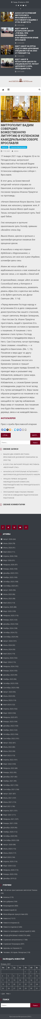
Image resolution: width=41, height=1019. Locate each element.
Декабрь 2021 (8, 777)
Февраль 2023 (8, 717)
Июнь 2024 (7, 649)
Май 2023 (7, 704)
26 (9, 988)
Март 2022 (7, 764)
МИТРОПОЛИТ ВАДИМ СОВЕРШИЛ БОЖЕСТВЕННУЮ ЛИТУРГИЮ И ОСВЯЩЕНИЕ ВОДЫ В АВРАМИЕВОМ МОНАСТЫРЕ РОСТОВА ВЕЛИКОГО (36, 435)
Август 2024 (7, 641)
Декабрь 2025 (8, 573)
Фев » (8, 994)
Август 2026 (7, 539)
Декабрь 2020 (8, 827)
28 (20, 988)
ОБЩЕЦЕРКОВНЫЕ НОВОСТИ (14, 935)
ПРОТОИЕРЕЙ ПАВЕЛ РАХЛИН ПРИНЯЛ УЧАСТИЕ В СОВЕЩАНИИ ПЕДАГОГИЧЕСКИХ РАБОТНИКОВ (20, 495)
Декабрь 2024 (8, 624)
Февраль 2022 (8, 768)
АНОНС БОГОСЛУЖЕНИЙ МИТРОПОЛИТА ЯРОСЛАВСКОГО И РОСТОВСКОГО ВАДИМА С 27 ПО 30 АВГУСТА (26, 17)
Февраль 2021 (8, 819)
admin (16, 151)
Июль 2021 (7, 798)
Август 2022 (7, 743)
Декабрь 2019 (8, 878)
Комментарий (8, 910)
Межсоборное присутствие (14, 914)
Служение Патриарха (11, 944)
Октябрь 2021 (8, 785)
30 (31, 988)
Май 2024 (7, 654)
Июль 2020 (7, 849)
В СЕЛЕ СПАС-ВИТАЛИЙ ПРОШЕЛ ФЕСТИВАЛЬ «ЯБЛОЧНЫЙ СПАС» (21, 465)
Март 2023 (7, 713)
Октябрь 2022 (8, 734)
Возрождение (8, 906)
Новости (4, 147)
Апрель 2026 (8, 556)
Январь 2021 (8, 823)
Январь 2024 (8, 671)
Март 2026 (7, 560)
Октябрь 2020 (8, 836)
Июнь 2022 (7, 751)
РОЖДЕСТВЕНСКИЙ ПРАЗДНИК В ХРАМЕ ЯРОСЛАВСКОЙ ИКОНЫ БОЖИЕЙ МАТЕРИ (7, 435)
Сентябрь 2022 (9, 738)
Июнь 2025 (7, 598)
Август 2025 (7, 590)
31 (37, 988)
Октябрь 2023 (8, 683)
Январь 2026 (8, 569)
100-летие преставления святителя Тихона (20, 890)
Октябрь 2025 (8, 581)
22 (26, 984)
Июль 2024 (7, 645)
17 (37, 980)
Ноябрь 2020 (8, 832)
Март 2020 (7, 866)
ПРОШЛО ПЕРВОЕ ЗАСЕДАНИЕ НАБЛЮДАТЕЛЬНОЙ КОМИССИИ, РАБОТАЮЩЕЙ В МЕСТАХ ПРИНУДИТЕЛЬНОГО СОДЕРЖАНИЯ (21, 483)
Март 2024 (7, 662)
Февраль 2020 (8, 870)
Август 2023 (7, 692)
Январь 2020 (8, 874)
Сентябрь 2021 (9, 789)
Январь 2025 (8, 620)
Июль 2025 (7, 594)
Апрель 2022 (8, 760)
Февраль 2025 (8, 615)
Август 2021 (7, 794)
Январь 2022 (8, 772)
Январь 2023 (8, 721)
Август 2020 (7, 844)
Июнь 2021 (7, 802)
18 (3, 984)
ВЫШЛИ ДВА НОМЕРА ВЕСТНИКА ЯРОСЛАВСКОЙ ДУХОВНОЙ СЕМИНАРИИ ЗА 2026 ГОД (20, 457)
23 (31, 984)
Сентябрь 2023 (9, 687)
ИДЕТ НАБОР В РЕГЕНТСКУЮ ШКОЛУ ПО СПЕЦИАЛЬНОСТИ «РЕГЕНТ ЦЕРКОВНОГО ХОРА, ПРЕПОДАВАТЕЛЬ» (27, 64)
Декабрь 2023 (8, 675)
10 (37, 976)
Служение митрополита (18, 147)
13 (14, 980)
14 (20, 980)
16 (31, 980)
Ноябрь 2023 (8, 679)
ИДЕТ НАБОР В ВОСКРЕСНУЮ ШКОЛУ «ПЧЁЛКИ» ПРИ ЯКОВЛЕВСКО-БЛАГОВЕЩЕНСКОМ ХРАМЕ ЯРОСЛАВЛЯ (26, 34)
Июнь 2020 (7, 853)
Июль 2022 (7, 747)
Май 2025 (7, 603)
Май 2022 (7, 755)
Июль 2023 (7, 696)
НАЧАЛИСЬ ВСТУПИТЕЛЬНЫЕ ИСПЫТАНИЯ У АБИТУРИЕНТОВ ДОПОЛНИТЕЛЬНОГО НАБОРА (21, 473)
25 (3, 988)
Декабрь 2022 (8, 726)
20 (14, 984)
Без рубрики (8, 901)
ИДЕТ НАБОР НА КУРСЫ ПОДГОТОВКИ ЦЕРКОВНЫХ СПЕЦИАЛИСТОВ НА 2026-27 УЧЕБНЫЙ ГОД (27, 49)
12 (9, 980)
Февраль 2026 (8, 564)
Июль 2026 (7, 543)
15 (26, 980)
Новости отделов (10, 927)
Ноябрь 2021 (8, 781)
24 (37, 984)
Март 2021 (7, 815)
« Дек (3, 994)
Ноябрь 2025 (8, 577)
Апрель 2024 (8, 658)
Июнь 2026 (7, 548)
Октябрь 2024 (8, 632)
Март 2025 (7, 611)
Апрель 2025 (8, 607)
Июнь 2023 (7, 700)
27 (14, 988)
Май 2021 (7, 806)
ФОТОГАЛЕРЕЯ (8, 418)
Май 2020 (7, 857)
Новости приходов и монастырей (16, 931)
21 (20, 984)
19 (9, 984)
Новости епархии (10, 923)
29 (26, 988)
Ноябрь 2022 (8, 730)
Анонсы (6, 897)
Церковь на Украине (11, 948)
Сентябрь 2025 (9, 586)
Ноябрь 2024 (8, 628)
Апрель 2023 (8, 709)
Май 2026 (7, 552)
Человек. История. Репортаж (14, 952)
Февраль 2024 (8, 666)
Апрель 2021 (8, 810)
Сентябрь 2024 (9, 637)
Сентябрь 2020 (9, 840)
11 (3, 980)
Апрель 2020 (8, 861)
